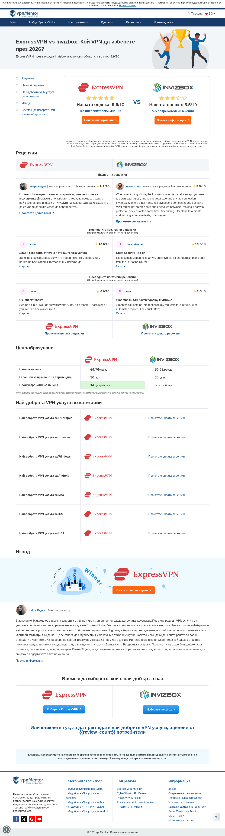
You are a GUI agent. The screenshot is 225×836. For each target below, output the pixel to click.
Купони (106, 22)
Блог (13, 22)
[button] (7, 829)
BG (210, 13)
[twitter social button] (24, 819)
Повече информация (99, 120)
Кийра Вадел (38, 186)
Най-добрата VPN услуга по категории (38, 94)
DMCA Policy (176, 815)
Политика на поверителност (185, 797)
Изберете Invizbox (160, 709)
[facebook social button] (16, 819)
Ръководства (162, 22)
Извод (26, 103)
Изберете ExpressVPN (63, 709)
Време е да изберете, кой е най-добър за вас (38, 112)
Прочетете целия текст (35, 213)
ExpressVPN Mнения (129, 788)
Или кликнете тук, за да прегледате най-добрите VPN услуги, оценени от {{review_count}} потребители (113, 729)
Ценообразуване (33, 85)
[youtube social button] (39, 819)
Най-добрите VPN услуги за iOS (85, 806)
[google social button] (32, 819)
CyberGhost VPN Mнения (132, 793)
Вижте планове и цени (132, 590)
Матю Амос (133, 186)
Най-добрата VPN (41, 22)
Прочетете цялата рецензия (64, 333)
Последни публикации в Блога (84, 788)
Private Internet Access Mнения (135, 802)
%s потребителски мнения (100, 111)
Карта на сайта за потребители (187, 806)
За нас (172, 788)
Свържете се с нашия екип (184, 793)
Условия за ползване (181, 802)
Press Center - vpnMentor (183, 811)
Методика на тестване (181, 820)
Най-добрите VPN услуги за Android (87, 811)
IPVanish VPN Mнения (130, 806)
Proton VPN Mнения (129, 797)
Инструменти (77, 22)
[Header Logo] (24, 13)
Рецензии (132, 22)
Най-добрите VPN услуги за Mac (85, 802)
